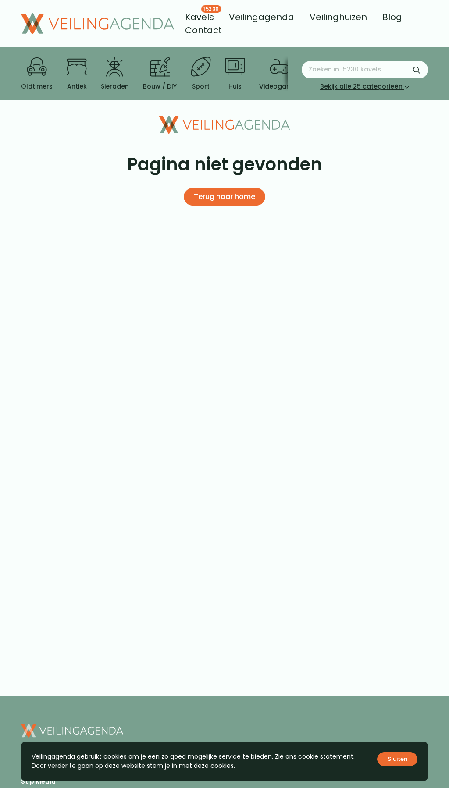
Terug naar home (224, 197)
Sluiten (397, 759)
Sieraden (115, 86)
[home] (97, 23)
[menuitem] (199, 17)
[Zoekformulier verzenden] (416, 69)
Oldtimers (37, 86)
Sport (201, 86)
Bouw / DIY (160, 86)
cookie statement (325, 756)
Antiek (77, 86)
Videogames (279, 86)
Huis (235, 86)
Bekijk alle (361, 86)
